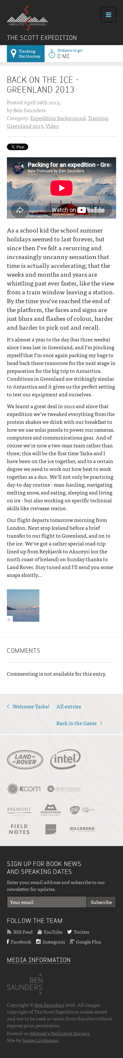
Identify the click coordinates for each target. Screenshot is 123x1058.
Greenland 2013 (25, 125)
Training (98, 117)
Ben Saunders (49, 1004)
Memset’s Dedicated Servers (59, 1033)
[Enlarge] (23, 605)
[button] (101, 902)
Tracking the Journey (30, 53)
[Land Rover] (25, 761)
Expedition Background (58, 117)
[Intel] (65, 759)
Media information (39, 960)
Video (52, 125)
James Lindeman (40, 1040)
